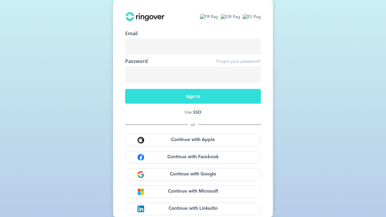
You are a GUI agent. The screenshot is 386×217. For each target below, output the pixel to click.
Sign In (193, 96)
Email (131, 33)
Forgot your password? (238, 61)
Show (252, 74)
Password (136, 61)
